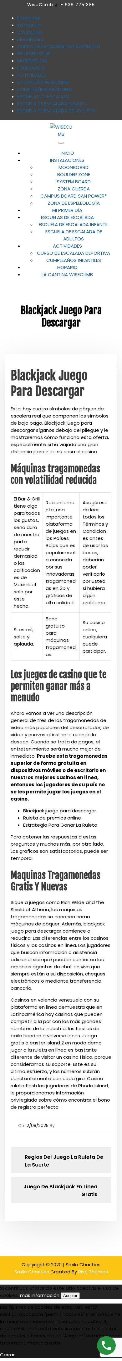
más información (39, 1295)
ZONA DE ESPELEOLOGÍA (74, 203)
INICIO (67, 153)
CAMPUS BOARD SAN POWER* (73, 196)
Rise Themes (93, 1271)
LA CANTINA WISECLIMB (67, 274)
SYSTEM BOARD (74, 181)
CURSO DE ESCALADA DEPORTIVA (73, 253)
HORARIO (67, 267)
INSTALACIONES (67, 160)
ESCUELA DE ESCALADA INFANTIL (73, 224)
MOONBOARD (73, 167)
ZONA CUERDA (74, 188)
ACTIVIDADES (67, 246)
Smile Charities (32, 1271)
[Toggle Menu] (61, 143)
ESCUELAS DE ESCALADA (67, 217)
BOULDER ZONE (73, 174)
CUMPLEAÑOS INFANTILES (73, 260)
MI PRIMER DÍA (67, 210)
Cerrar (7, 1354)
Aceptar (70, 1295)
